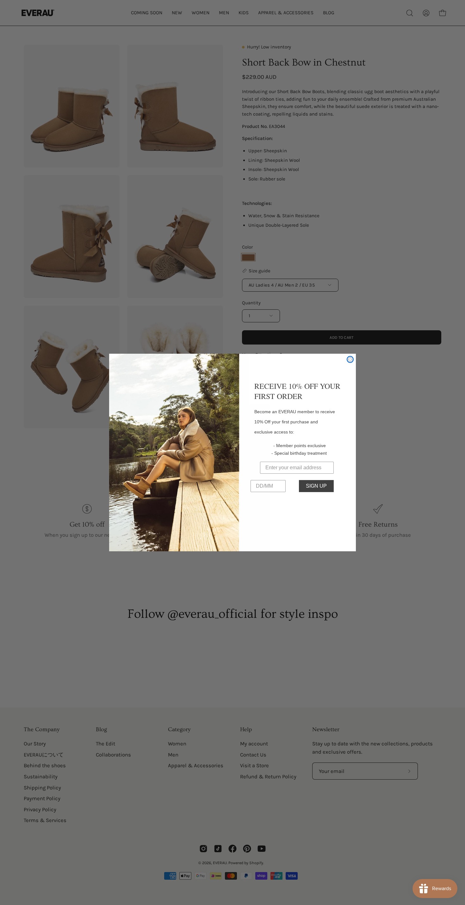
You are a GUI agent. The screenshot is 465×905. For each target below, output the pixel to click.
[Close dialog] (350, 359)
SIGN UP (316, 486)
